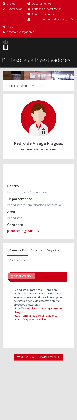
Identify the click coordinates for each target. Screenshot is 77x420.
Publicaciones (18, 260)
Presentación (17, 250)
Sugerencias (14, 9)
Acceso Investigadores (20, 32)
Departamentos (41, 3)
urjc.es (10, 3)
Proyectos (53, 250)
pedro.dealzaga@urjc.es (23, 231)
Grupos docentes (43, 14)
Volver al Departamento (40, 357)
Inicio (10, 26)
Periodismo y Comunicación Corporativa (34, 205)
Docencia (36, 250)
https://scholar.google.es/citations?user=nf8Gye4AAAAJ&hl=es (35, 317)
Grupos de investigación (47, 9)
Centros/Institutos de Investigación (53, 19)
